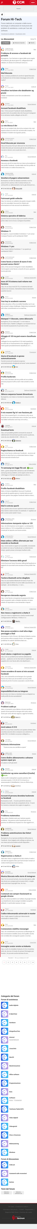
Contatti (21, 1209)
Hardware (12, 1022)
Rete (10, 1092)
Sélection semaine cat (18, 1192)
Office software (14, 1074)
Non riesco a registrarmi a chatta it (15, 613)
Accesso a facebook (9, 160)
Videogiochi (13, 1126)
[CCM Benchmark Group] (18, 1217)
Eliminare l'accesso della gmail (14, 560)
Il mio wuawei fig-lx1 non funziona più (16, 412)
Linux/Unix (12, 1048)
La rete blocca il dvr (9, 126)
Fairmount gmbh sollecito (11, 198)
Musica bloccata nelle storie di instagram (18, 876)
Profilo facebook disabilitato (13, 488)
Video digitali (13, 1118)
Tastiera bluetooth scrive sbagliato (15, 578)
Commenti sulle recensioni (18, 1173)
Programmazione (15, 1083)
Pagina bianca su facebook (12, 450)
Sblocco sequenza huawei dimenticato (17, 394)
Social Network (14, 1040)
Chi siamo (11, 1206)
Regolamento (29, 1209)
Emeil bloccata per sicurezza (13, 143)
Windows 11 (6, 231)
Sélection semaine (6, 1192)
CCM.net (12, 1165)
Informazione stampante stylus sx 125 (17, 523)
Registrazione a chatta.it (11, 856)
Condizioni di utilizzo (22, 1206)
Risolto (32, 43)
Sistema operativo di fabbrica (13, 216)
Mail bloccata (6, 73)
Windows (12, 1152)
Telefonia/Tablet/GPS (16, 1109)
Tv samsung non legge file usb (13, 468)
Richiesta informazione (10, 744)
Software (12, 1098)
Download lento (7, 430)
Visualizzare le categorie (7, 34)
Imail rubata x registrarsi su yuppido (16, 654)
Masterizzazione (14, 1066)
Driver (11, 1100)
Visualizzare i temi (20, 34)
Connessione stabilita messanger (15, 929)
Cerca (32, 39)
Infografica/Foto (14, 1031)
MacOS (11, 1057)
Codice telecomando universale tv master (18, 913)
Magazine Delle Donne (11, 1212)
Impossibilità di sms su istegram (14, 691)
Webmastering (14, 1143)
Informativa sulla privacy (10, 1209)
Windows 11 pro (7, 246)
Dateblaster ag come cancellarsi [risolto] (18, 773)
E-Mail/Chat (13, 1014)
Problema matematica (10, 815)
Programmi (18, 1100)
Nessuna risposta (19, 43)
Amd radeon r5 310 (9, 727)
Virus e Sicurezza (15, 1135)
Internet (11, 1037)
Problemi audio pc (8, 707)
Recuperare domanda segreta (13, 595)
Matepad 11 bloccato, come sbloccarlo (17, 319)
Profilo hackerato (8, 377)
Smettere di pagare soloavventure (15, 178)
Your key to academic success (13, 301)
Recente (6, 43)
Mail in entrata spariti (10, 506)
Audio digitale (13, 1005)
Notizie (11, 1182)
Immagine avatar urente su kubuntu (16, 946)
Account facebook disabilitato (13, 108)
